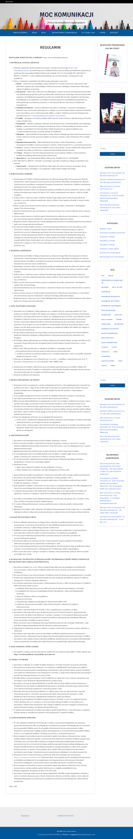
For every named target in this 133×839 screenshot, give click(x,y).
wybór (120, 361)
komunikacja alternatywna (110, 296)
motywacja (118, 315)
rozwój (114, 347)
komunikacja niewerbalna (110, 301)
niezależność (118, 324)
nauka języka (106, 324)
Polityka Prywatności (66, 816)
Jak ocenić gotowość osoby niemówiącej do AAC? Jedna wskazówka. (110, 207)
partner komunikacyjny (109, 333)
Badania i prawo (106, 229)
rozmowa (104, 347)
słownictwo (105, 352)
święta (113, 365)
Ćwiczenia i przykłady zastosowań (112, 232)
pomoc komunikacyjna (109, 342)
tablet (115, 352)
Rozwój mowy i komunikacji (64, 32)
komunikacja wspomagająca (111, 306)
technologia (105, 356)
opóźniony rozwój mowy (110, 329)
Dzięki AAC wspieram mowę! (110, 489)
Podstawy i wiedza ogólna (109, 249)
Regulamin (25, 816)
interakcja (104, 287)
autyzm (110, 276)
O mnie (102, 32)
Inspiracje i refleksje (107, 237)
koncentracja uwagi (108, 310)
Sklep (34, 32)
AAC (102, 276)
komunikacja (105, 292)
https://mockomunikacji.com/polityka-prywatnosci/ (46, 115)
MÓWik (119, 319)
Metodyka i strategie (107, 240)
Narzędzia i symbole (107, 245)
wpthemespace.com (87, 834)
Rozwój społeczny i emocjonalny (112, 257)
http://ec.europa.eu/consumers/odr (27, 757)
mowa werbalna (107, 319)
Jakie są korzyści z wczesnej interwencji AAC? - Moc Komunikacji (110, 495)
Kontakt (114, 32)
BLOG (43, 32)
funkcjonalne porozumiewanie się (112, 281)
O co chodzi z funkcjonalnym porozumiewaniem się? (110, 500)
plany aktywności (107, 338)
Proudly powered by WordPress (50, 834)
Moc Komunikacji (67, 15)
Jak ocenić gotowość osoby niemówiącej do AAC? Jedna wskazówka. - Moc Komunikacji (111, 466)
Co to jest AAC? (88, 32)
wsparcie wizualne (107, 361)
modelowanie (106, 315)
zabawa (104, 365)
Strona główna (20, 32)
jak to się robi (117, 287)
